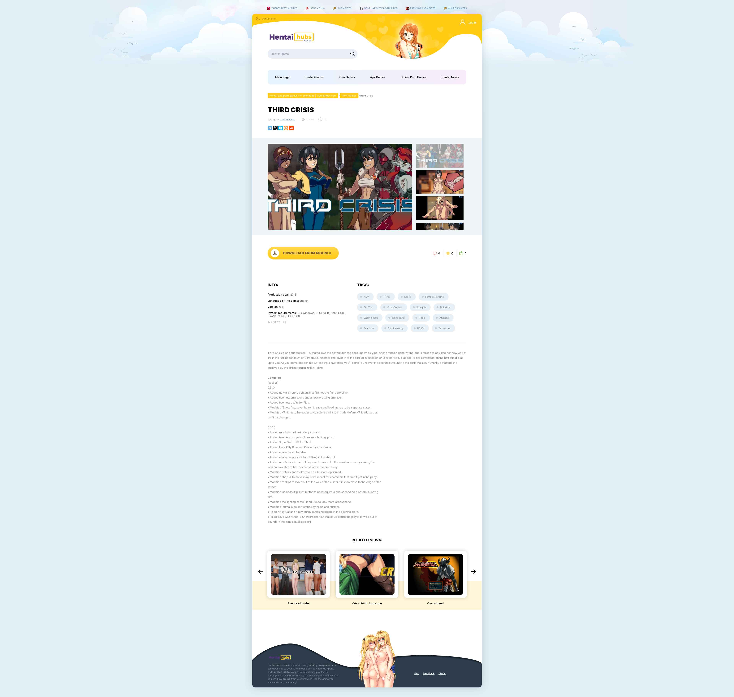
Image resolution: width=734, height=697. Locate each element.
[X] (275, 128)
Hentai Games (314, 77)
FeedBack (428, 673)
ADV (366, 296)
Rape (422, 317)
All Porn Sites (457, 8)
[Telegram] (270, 128)
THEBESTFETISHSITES (284, 8)
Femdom (369, 328)
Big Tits (368, 307)
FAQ (416, 673)
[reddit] (291, 128)
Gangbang (398, 317)
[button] (260, 571)
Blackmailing (395, 328)
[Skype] (280, 128)
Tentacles (444, 328)
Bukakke (445, 307)
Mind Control (394, 307)
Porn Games (347, 77)
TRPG (386, 296)
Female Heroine (434, 296)
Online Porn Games (413, 77)
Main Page (282, 77)
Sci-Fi (407, 296)
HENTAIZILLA (317, 8)
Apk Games (377, 77)
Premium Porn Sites (422, 8)
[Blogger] (286, 128)
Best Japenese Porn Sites (380, 8)
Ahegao (444, 317)
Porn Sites (345, 8)
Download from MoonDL (307, 253)
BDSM (420, 328)
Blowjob (421, 307)
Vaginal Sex (371, 317)
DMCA (442, 673)
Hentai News (450, 77)
